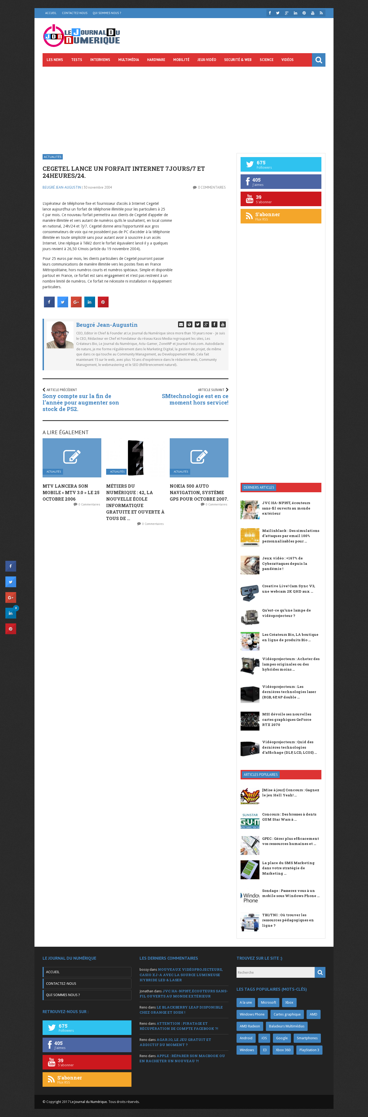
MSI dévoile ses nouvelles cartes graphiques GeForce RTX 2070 (286, 719)
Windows (247, 1050)
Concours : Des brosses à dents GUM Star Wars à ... (289, 817)
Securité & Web (238, 59)
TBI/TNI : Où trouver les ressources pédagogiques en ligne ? (288, 920)
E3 (265, 1050)
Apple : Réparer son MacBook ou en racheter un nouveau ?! (182, 1058)
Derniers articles (259, 487)
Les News (55, 59)
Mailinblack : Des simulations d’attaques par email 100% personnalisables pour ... (290, 536)
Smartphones (307, 1038)
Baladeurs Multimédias (286, 1026)
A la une (246, 1002)
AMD (313, 1014)
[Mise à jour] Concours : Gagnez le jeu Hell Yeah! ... (290, 792)
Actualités (52, 157)
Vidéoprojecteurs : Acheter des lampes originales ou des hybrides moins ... (291, 664)
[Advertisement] (184, 107)
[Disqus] (135, 601)
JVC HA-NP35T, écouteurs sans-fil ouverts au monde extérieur (286, 508)
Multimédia (128, 59)
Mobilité (181, 59)
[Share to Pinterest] (103, 305)
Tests (76, 59)
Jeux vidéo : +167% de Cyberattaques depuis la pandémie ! (284, 563)
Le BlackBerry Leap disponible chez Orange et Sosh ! (181, 1010)
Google (282, 1038)
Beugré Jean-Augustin (62, 187)
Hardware (156, 59)
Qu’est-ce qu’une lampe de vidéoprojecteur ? (286, 613)
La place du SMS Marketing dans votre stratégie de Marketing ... (288, 868)
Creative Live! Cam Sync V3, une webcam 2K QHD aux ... (288, 588)
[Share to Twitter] (62, 305)
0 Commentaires (212, 187)
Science (266, 59)
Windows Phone (252, 1014)
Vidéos (288, 59)
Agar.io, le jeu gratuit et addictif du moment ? (175, 1042)
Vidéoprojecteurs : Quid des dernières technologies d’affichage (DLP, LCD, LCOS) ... (289, 747)
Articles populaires (261, 774)
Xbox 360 (283, 1050)
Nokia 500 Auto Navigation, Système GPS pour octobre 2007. (199, 492)
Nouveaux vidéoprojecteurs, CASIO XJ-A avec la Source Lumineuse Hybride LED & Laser (181, 974)
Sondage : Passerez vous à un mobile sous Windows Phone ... (291, 893)
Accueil (51, 13)
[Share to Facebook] (49, 305)
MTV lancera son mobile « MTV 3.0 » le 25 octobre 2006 (71, 492)
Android (246, 1038)
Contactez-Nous (74, 13)
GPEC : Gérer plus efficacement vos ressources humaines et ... (290, 841)
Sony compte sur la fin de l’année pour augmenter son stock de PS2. (81, 402)
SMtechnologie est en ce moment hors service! (195, 399)
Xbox (289, 1002)
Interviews (100, 59)
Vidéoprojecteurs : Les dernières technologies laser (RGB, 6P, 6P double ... (289, 692)
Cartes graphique (287, 1014)
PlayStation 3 (309, 1050)
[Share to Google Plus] (76, 305)
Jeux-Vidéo (206, 59)
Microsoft (268, 1002)
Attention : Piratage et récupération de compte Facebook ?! (179, 1026)
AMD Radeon (250, 1026)
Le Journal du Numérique (88, 1102)
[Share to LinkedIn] (89, 305)
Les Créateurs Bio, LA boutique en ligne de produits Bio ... (290, 637)
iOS (264, 1038)
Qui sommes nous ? (107, 13)
